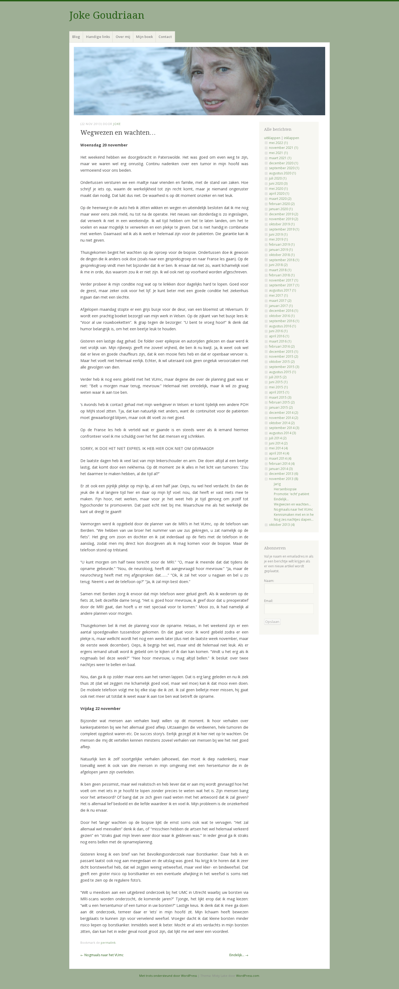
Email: (268, 600)
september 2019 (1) (284, 229)
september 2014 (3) (284, 427)
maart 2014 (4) (280, 458)
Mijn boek (144, 36)
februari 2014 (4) (281, 463)
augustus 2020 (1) (282, 173)
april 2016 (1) (279, 336)
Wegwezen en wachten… (292, 504)
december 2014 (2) (283, 412)
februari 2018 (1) (281, 275)
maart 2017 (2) (280, 300)
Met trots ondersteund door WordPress (168, 976)
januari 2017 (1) (281, 305)
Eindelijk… (238, 955)
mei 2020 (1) (278, 188)
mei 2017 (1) (278, 295)
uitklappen (272, 138)
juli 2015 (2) (277, 377)
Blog (76, 36)
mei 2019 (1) (278, 239)
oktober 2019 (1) (281, 224)
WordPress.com (247, 976)
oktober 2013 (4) (281, 524)
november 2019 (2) (283, 219)
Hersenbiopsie (285, 489)
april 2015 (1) (279, 392)
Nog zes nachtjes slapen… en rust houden (306, 519)
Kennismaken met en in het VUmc (299, 514)
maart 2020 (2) (280, 198)
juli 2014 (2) (277, 438)
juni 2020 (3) (278, 183)
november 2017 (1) (283, 280)
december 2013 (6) (283, 473)
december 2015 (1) (283, 351)
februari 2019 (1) (281, 244)
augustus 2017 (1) (282, 290)
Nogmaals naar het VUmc (101, 955)
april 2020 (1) (279, 193)
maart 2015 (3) (280, 397)
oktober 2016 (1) (281, 315)
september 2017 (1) (284, 285)
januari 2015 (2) (281, 407)
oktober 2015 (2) (281, 361)
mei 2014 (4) (278, 448)
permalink (108, 942)
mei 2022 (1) (278, 142)
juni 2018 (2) (278, 265)
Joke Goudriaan (106, 15)
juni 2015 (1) (278, 382)
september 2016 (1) (284, 321)
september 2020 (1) (284, 168)
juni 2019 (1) (278, 234)
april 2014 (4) (279, 453)
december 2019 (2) (283, 214)
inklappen (291, 138)
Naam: (269, 580)
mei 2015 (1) (278, 387)
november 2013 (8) (283, 478)
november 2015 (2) (283, 356)
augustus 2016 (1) (282, 326)
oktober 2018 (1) (281, 254)
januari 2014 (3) (281, 468)
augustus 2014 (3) (282, 433)
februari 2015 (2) (281, 402)
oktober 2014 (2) (281, 423)
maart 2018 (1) (280, 270)
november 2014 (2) (283, 417)
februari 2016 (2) (281, 346)
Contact (165, 36)
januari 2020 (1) (281, 209)
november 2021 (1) (283, 147)
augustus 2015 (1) (282, 372)
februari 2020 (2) (281, 203)
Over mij (123, 36)
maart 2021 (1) (280, 158)
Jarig (277, 484)
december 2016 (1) (283, 310)
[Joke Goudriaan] (199, 81)
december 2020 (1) (283, 163)
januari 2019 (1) (281, 249)
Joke (117, 124)
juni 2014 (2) (278, 443)
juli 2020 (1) (277, 178)
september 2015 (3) (284, 366)
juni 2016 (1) (278, 331)
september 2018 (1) (284, 260)
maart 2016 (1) (280, 341)
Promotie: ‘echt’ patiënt (291, 494)
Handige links (98, 36)
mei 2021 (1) (278, 153)
